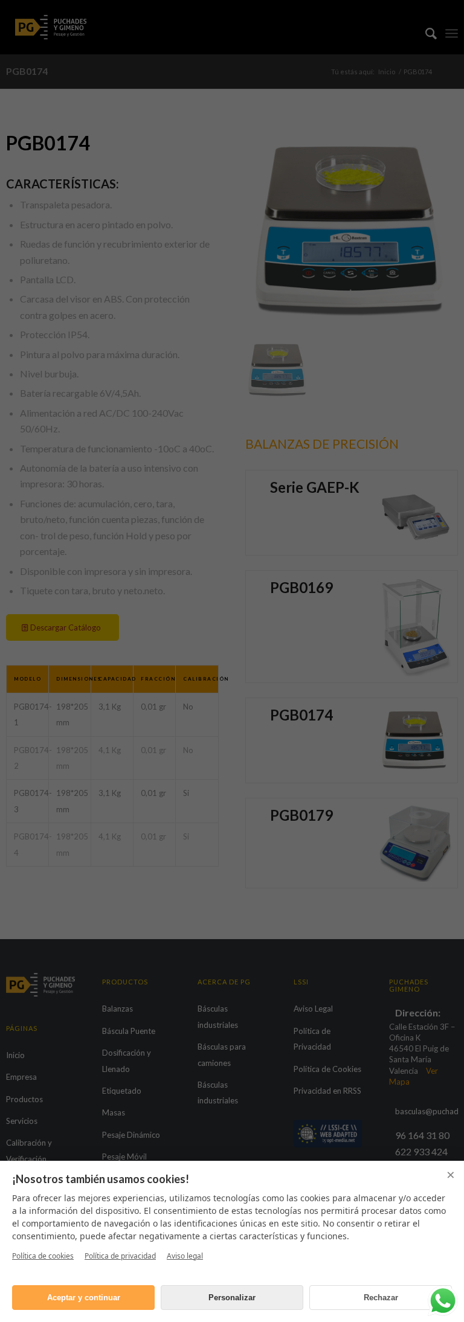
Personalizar (232, 1297)
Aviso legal (185, 1256)
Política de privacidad (120, 1256)
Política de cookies (43, 1256)
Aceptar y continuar (83, 1297)
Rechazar (381, 1297)
